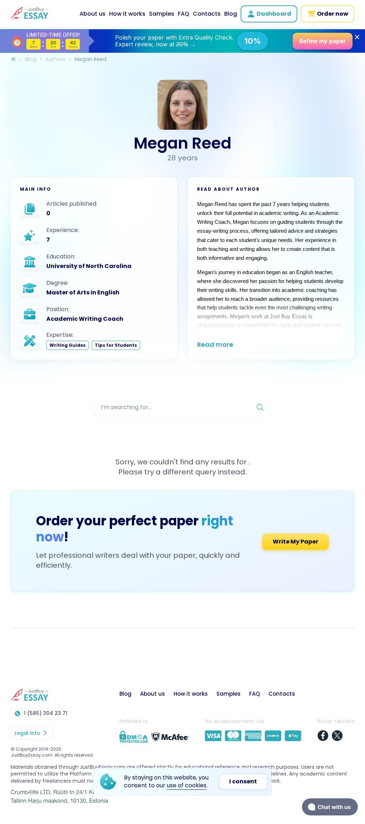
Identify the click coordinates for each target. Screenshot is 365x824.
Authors (55, 59)
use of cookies (186, 785)
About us (92, 14)
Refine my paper (322, 41)
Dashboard (274, 14)
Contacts (207, 14)
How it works (127, 14)
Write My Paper (182, 541)
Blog (230, 14)
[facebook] (323, 736)
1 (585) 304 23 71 (45, 713)
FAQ (183, 14)
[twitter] (337, 736)
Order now (332, 14)
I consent (243, 781)
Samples (161, 14)
